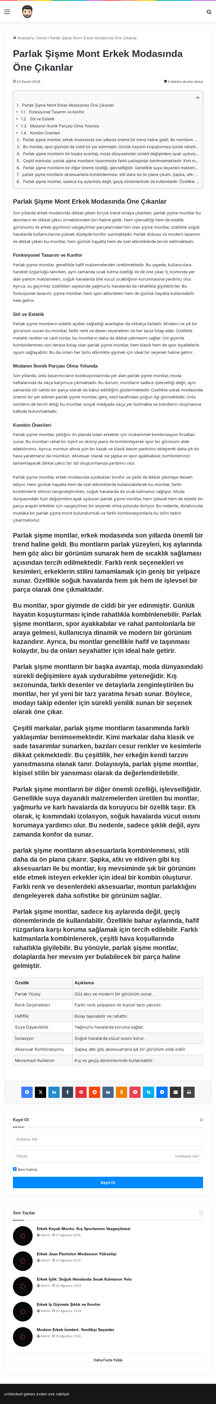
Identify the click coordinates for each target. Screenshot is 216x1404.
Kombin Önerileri (45, 132)
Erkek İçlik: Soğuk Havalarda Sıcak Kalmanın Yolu (84, 1279)
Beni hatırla (27, 1169)
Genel (42, 38)
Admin (45, 1235)
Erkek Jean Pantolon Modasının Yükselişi (76, 1254)
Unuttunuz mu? (187, 1156)
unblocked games (19, 1394)
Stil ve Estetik (42, 118)
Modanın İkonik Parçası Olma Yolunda (64, 125)
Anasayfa (24, 38)
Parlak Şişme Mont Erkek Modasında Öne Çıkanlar (68, 105)
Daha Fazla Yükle (108, 1360)
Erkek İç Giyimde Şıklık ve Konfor (68, 1304)
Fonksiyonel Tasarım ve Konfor (56, 111)
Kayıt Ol (108, 1182)
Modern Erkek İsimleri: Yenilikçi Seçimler (75, 1329)
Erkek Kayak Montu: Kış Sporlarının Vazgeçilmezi (83, 1228)
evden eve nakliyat (52, 1394)
